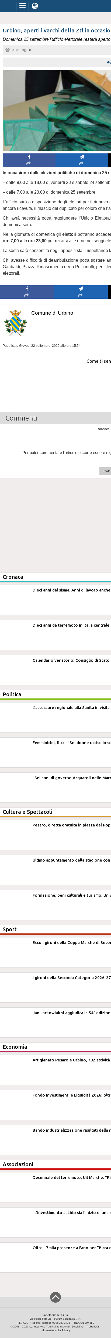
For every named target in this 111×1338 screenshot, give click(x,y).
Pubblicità (93, 1326)
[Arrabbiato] (27, 377)
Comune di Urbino (52, 313)
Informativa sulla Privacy (56, 1330)
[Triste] (81, 377)
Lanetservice (37, 1326)
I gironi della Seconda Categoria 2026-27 (72, 977)
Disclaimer (78, 1326)
